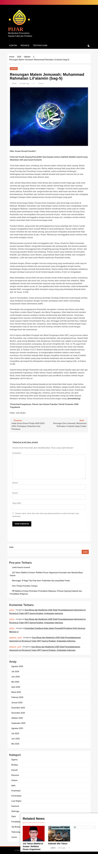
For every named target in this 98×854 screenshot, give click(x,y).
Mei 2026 (15, 682)
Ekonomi (15, 775)
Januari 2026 (16, 702)
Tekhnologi (16, 832)
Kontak (13, 45)
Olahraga (15, 811)
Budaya (14, 765)
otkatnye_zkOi (15, 647)
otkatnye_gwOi (15, 637)
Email (15, 493)
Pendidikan (16, 822)
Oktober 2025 (17, 718)
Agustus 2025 (17, 728)
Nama (15, 483)
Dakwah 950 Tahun (57, 843)
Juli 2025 (15, 733)
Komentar (17, 453)
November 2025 (18, 713)
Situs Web (16, 503)
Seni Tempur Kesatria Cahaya (24, 586)
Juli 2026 (15, 671)
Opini (13, 816)
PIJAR (15, 29)
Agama (14, 69)
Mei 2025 (15, 744)
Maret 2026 (16, 692)
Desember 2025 (18, 708)
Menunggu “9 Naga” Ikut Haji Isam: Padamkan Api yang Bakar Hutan (41, 580)
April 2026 (15, 687)
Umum (14, 837)
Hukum (14, 780)
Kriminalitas (16, 796)
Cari (11, 547)
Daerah (14, 770)
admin (14, 83)
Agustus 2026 (17, 666)
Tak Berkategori (18, 827)
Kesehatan (16, 791)
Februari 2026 (17, 697)
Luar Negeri (16, 801)
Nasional (15, 806)
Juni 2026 (15, 677)
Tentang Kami (40, 45)
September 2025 (18, 723)
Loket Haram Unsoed (21, 567)
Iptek (13, 785)
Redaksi (25, 45)
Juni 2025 (15, 739)
